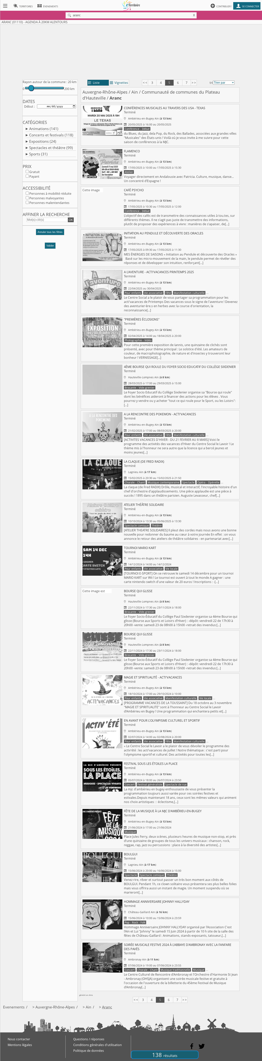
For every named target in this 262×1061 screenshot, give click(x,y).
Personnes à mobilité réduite (50, 193)
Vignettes (119, 83)
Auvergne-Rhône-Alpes (105, 92)
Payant (34, 176)
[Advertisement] (131, 51)
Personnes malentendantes (49, 203)
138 (164, 1055)
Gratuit (34, 172)
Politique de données (88, 1051)
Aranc (107, 1007)
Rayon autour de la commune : (45, 82)
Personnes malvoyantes (46, 198)
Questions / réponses (88, 1039)
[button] (50, 233)
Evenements (14, 1007)
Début (28, 106)
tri (211, 83)
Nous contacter (19, 1039)
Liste (94, 83)
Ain (134, 92)
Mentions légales (20, 1045)
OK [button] (71, 220)
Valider (50, 245)
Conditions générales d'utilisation (97, 1045)
